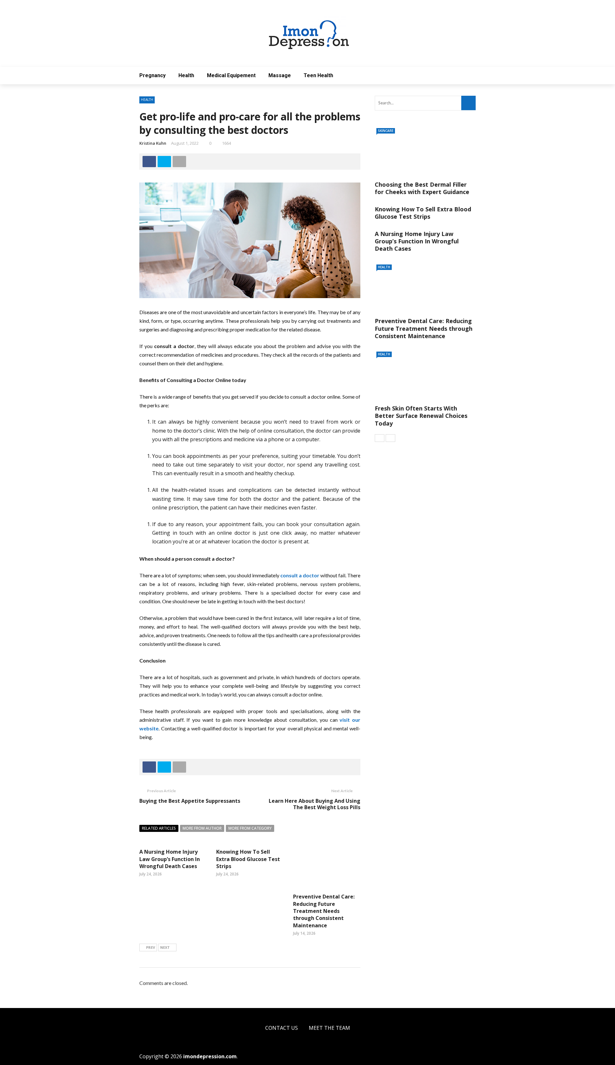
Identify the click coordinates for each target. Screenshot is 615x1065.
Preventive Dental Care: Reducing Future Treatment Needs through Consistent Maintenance (324, 911)
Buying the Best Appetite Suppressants (189, 800)
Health (186, 75)
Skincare (385, 130)
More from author (202, 828)
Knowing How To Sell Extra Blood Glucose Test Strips (248, 859)
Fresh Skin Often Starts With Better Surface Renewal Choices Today (421, 415)
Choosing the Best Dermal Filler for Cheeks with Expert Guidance (422, 188)
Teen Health (318, 75)
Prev (150, 947)
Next (165, 947)
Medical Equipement (231, 75)
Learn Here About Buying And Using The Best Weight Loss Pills (314, 804)
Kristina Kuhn (152, 143)
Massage (279, 75)
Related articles (159, 828)
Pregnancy (152, 75)
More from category (250, 828)
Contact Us (281, 1027)
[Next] (390, 438)
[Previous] (379, 438)
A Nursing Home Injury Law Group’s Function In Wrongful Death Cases (169, 859)
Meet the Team (329, 1027)
